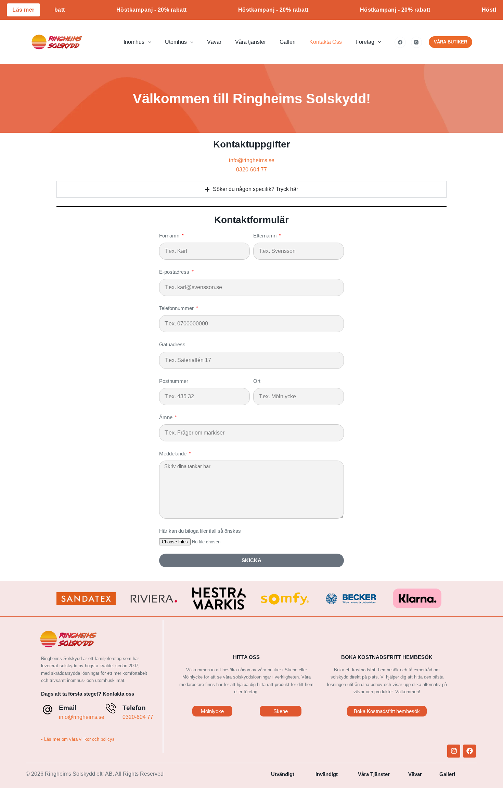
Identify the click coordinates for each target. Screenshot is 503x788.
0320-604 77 (251, 169)
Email (67, 707)
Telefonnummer (177, 308)
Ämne (166, 417)
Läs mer (23, 10)
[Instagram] (416, 42)
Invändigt (326, 774)
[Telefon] (111, 708)
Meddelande (173, 453)
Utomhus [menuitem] (176, 42)
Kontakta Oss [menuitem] (325, 42)
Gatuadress (172, 344)
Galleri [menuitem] (288, 42)
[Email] (47, 709)
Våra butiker (450, 41)
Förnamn (170, 235)
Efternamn (265, 235)
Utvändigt (282, 774)
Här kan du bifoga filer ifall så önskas (200, 531)
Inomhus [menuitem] (134, 42)
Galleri (447, 774)
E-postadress (175, 272)
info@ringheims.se (251, 160)
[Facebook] (400, 42)
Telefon (134, 707)
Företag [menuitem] (365, 42)
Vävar (415, 774)
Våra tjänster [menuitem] (250, 42)
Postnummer (173, 381)
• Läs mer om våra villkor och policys (78, 739)
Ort (256, 381)
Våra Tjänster (374, 774)
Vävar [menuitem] (214, 42)
